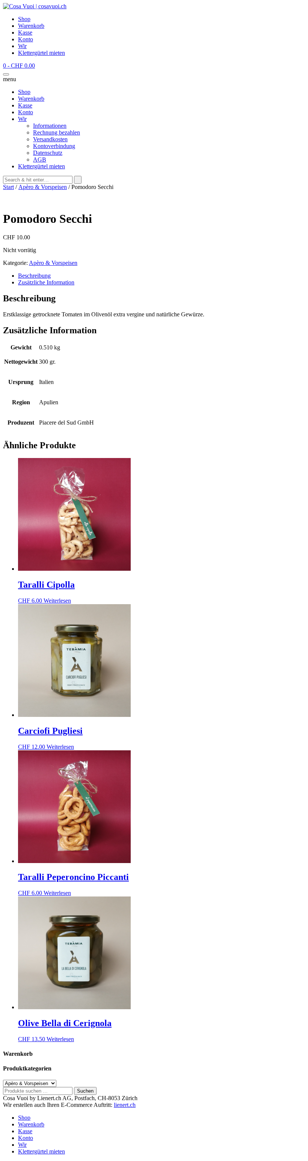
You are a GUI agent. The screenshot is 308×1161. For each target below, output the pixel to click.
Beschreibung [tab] (34, 275)
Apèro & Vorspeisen (42, 187)
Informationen (49, 125)
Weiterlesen (57, 600)
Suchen (85, 1091)
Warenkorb (31, 26)
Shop (24, 19)
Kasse (25, 32)
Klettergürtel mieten (41, 53)
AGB (39, 159)
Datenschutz (47, 153)
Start (8, 187)
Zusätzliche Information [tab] (46, 282)
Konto (25, 39)
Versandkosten (50, 139)
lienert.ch (125, 1105)
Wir (22, 46)
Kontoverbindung (54, 146)
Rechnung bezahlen (56, 132)
